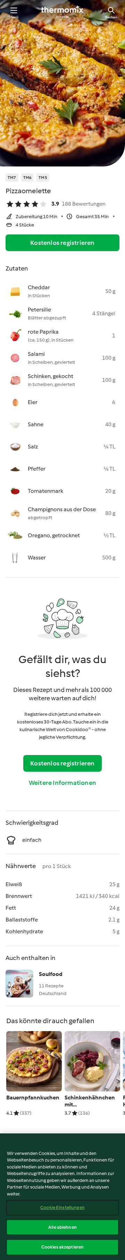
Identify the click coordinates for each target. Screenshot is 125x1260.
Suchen (111, 17)
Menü (14, 17)
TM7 (12, 177)
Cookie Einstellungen (62, 1207)
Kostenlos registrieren (62, 243)
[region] (62, 1196)
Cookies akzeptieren (62, 1247)
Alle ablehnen (62, 1227)
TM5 (43, 177)
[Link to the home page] (62, 12)
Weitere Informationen (62, 783)
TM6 (27, 177)
